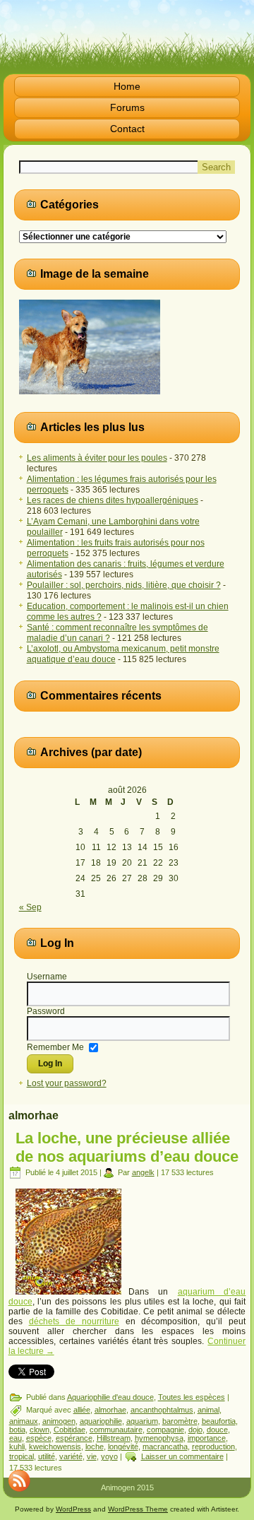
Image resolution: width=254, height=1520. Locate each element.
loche (94, 1446)
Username (47, 977)
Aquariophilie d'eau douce (110, 1397)
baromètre (180, 1421)
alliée (81, 1410)
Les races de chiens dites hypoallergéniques (112, 500)
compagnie (165, 1429)
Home (127, 86)
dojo (195, 1429)
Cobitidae (69, 1429)
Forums (127, 107)
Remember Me (55, 1046)
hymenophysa (159, 1438)
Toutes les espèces (191, 1397)
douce (217, 1429)
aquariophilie (101, 1421)
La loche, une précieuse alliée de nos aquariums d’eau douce (127, 1147)
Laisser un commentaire (182, 1456)
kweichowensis (55, 1446)
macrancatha (165, 1446)
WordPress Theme (138, 1509)
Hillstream (114, 1438)
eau (15, 1438)
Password (46, 1011)
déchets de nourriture (74, 1321)
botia (17, 1429)
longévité (123, 1446)
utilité (46, 1456)
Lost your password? (67, 1083)
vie (92, 1456)
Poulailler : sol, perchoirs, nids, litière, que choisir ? (124, 585)
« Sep (30, 907)
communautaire (116, 1429)
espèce (39, 1438)
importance (207, 1438)
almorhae (110, 1410)
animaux (23, 1421)
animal (208, 1410)
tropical (21, 1456)
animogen (58, 1421)
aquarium (142, 1421)
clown (39, 1429)
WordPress (73, 1509)
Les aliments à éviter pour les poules (97, 458)
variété (71, 1456)
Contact (127, 128)
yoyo (109, 1456)
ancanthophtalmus (162, 1410)
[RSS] (19, 1480)
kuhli (17, 1446)
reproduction (213, 1446)
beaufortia (219, 1421)
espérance (74, 1438)
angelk (143, 1172)
